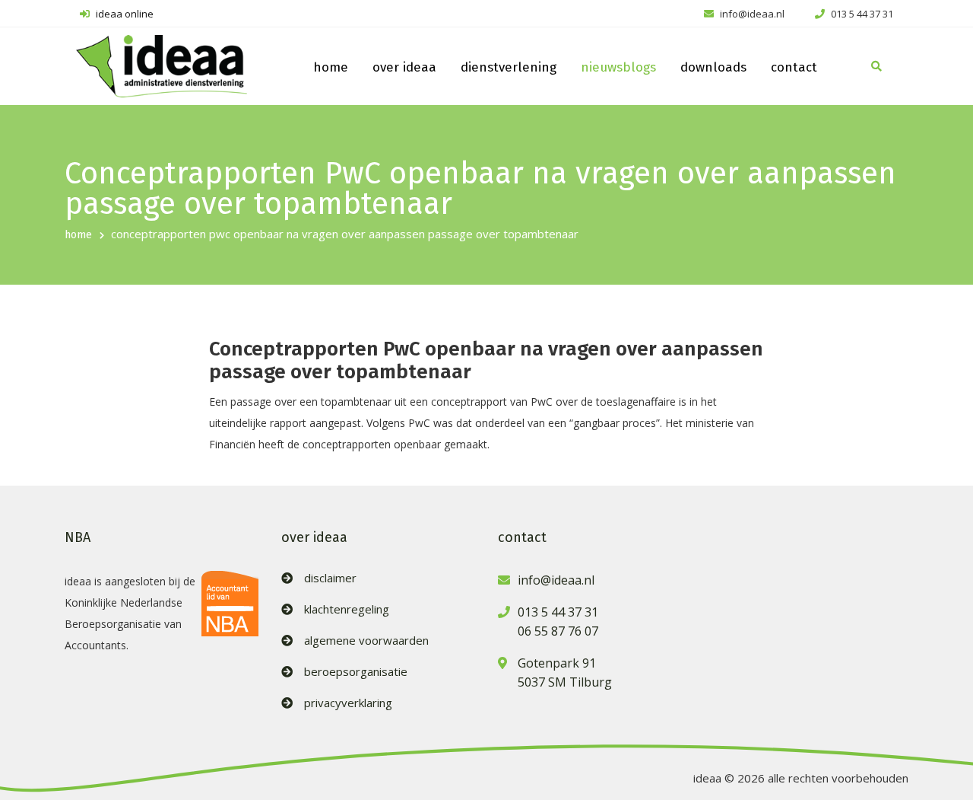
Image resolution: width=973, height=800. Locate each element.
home (330, 67)
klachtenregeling (346, 609)
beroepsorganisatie (355, 672)
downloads (713, 67)
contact (794, 67)
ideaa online (123, 14)
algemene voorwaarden (366, 640)
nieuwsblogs (618, 67)
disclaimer (330, 578)
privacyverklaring (348, 703)
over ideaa (404, 67)
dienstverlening (508, 67)
